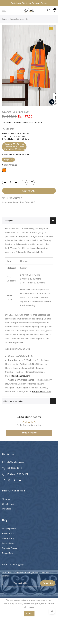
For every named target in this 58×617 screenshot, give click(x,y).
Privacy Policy (8, 543)
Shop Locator (8, 504)
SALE (33, 202)
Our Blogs (6, 509)
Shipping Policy (9, 528)
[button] (29, 129)
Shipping (18, 122)
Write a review (29, 433)
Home (4, 19)
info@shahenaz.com (20, 375)
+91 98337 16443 (15, 468)
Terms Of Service (9, 548)
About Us (6, 499)
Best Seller (25, 202)
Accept (29, 613)
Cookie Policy (8, 538)
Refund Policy (8, 553)
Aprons (16, 202)
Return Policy (8, 533)
